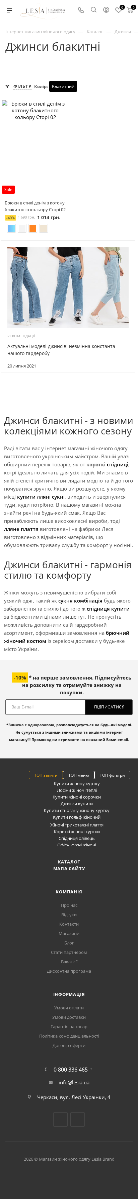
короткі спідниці (107, 464)
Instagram (77, 1119)
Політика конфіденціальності (69, 1036)
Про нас (69, 905)
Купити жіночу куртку (77, 783)
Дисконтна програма (69, 971)
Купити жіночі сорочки (77, 797)
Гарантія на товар (69, 1026)
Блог (69, 943)
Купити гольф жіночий (76, 817)
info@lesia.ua (74, 1082)
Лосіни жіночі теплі (77, 790)
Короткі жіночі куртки (77, 831)
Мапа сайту (69, 868)
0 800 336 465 (71, 1069)
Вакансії (69, 962)
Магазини (69, 933)
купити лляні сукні (41, 496)
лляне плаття (21, 529)
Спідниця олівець (77, 838)
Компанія (69, 892)
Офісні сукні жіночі (76, 845)
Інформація (69, 994)
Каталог (69, 862)
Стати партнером (69, 952)
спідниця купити (108, 608)
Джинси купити (77, 804)
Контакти (69, 924)
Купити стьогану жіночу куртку (77, 810)
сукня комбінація (80, 600)
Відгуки (69, 915)
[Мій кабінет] (106, 10)
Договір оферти (69, 1045)
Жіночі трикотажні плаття (77, 825)
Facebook (60, 1119)
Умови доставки (69, 1017)
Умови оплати (69, 1008)
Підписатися (109, 707)
